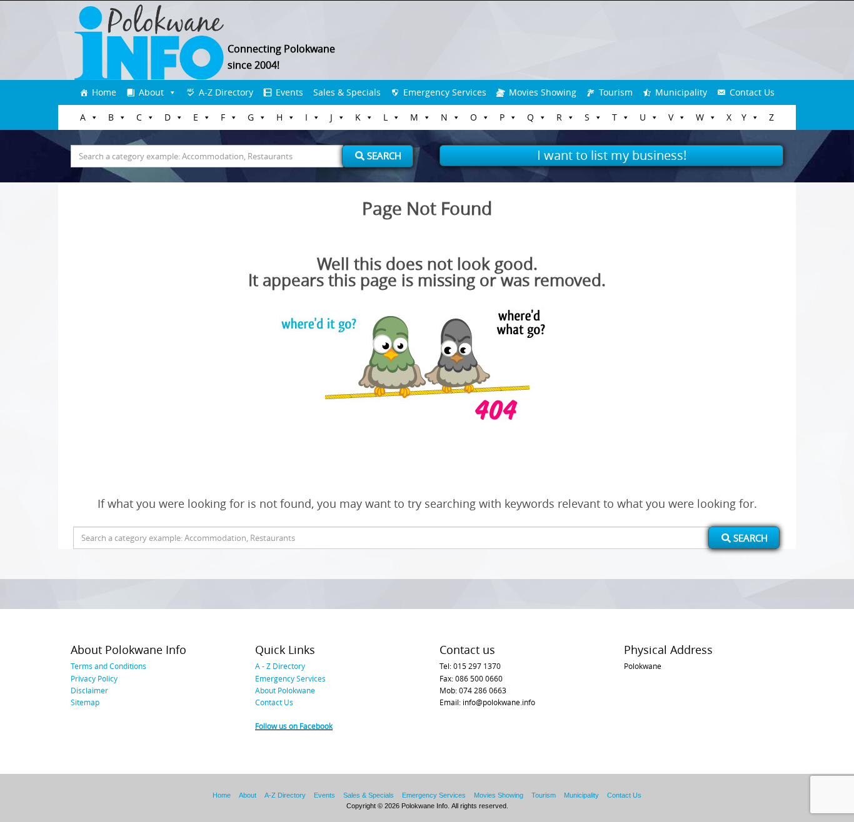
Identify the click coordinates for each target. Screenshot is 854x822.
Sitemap (85, 702)
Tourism (616, 92)
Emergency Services (444, 92)
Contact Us (752, 92)
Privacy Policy (94, 678)
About (151, 92)
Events (289, 92)
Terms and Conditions (108, 666)
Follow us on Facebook (294, 726)
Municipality (681, 92)
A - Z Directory (280, 666)
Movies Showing (542, 92)
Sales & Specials (347, 92)
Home (104, 92)
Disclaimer (89, 690)
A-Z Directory (226, 92)
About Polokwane (285, 690)
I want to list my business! (611, 155)
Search (382, 155)
